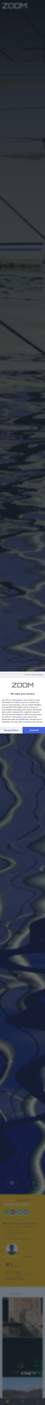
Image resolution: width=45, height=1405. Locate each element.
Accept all (33, 730)
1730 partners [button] (17, 700)
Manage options (11, 730)
